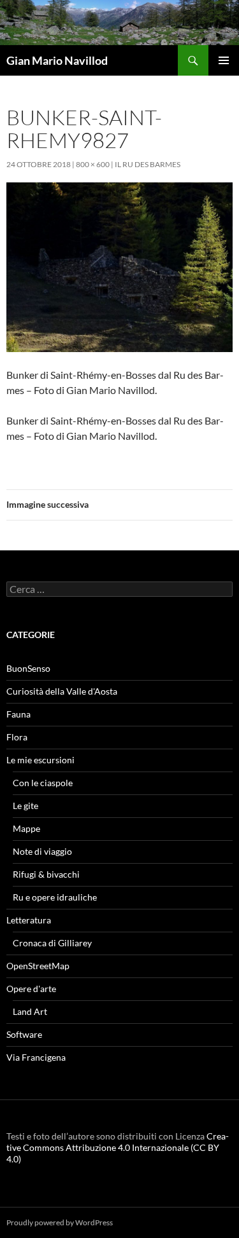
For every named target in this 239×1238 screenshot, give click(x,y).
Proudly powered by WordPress (59, 1222)
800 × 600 (93, 164)
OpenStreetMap (37, 965)
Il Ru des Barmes (147, 164)
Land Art (30, 1011)
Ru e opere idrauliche (55, 897)
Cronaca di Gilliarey (52, 942)
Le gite (25, 805)
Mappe (26, 828)
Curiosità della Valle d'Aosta (61, 691)
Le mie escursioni (40, 759)
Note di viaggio (42, 851)
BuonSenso (28, 668)
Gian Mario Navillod (57, 60)
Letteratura (28, 920)
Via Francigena (36, 1057)
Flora (16, 736)
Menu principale (223, 60)
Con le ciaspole (43, 782)
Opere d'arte (31, 988)
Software (24, 1034)
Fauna (18, 714)
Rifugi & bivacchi (46, 874)
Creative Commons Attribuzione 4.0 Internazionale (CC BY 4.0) (117, 1147)
